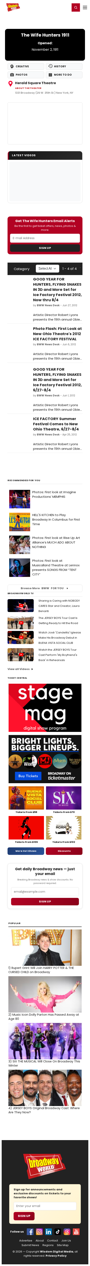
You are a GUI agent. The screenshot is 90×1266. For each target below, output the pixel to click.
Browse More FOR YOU (42, 588)
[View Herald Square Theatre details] (45, 123)
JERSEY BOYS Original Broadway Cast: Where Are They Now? (44, 1110)
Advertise (25, 1241)
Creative (22, 66)
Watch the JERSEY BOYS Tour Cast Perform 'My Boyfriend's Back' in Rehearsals (58, 655)
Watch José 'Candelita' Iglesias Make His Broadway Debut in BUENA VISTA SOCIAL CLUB (60, 638)
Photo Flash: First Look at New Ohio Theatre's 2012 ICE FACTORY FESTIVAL (57, 334)
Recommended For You (24, 480)
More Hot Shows (25, 851)
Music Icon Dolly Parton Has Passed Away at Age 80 (43, 1017)
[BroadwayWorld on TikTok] (58, 1231)
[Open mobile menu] (85, 7)
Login (65, 7)
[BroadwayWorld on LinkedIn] (48, 1231)
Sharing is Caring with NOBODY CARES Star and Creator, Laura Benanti (59, 606)
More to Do (63, 74)
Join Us (66, 1241)
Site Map (63, 1245)
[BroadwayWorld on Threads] (67, 1231)
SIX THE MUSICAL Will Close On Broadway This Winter (44, 1063)
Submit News (30, 1245)
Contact (52, 1241)
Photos (21, 74)
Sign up (45, 901)
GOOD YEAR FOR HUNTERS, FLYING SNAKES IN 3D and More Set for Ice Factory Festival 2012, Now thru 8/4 (57, 289)
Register (53, 7)
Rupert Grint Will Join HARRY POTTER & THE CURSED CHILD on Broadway (41, 970)
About (40, 1241)
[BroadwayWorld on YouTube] (76, 1231)
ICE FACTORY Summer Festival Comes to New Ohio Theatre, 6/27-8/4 (56, 424)
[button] (76, 7)
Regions (48, 1245)
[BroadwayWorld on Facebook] (30, 1231)
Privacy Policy (56, 1256)
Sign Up (45, 248)
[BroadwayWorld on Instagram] (39, 1231)
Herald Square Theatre (35, 83)
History (60, 66)
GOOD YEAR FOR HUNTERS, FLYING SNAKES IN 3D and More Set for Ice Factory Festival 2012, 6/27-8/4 (57, 380)
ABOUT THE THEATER (28, 88)
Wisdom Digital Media (56, 1252)
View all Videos (19, 669)
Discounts (64, 851)
